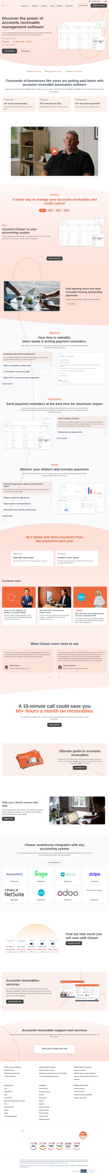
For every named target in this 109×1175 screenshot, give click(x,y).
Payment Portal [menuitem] (9, 1070)
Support (41, 1104)
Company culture (44, 1091)
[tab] (42, 210)
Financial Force (9, 1107)
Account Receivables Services (49, 1076)
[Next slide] (59, 677)
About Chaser (43, 1088)
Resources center (79, 1070)
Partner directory (79, 1091)
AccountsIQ (8, 1098)
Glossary (77, 1079)
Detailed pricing (44, 1119)
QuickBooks (8, 1091)
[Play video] (54, 151)
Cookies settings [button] (76, 1171)
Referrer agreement (80, 1098)
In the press (43, 1098)
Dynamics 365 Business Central (14, 1101)
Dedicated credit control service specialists (53, 1073)
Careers (41, 1094)
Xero (5, 1088)
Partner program (79, 1088)
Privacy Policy (64, 1163)
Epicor (6, 1110)
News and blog (44, 1110)
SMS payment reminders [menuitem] (12, 1073)
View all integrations (10, 1116)
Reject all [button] (91, 1171)
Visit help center (44, 1107)
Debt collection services (47, 1070)
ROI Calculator (43, 1113)
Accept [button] (83, 1171)
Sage (5, 1094)
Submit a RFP (43, 1116)
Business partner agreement (83, 1094)
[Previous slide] (50, 677)
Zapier (6, 1113)
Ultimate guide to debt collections (85, 1073)
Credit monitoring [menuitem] (9, 1076)
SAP (5, 1104)
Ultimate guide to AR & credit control (86, 1076)
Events (41, 1101)
